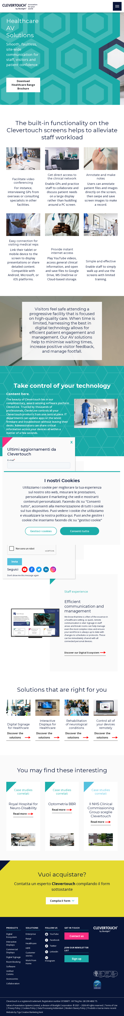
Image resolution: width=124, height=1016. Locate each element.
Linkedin (53, 951)
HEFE (28, 948)
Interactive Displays (11, 943)
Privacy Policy (14, 1008)
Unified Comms (10, 973)
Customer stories (30, 954)
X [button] (71, 442)
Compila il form (60, 901)
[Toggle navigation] (117, 6)
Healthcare (31, 943)
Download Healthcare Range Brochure (23, 84)
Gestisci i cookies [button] (41, 531)
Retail (28, 938)
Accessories (12, 978)
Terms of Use (111, 1005)
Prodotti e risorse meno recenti (102, 1008)
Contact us (77, 936)
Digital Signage (13, 957)
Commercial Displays (12, 951)
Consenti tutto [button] (79, 531)
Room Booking (13, 961)
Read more (20, 813)
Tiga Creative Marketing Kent (30, 1012)
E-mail (10, 460)
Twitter (53, 945)
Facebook (54, 939)
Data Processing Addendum (50, 1008)
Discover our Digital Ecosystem (81, 652)
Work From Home (31, 962)
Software (10, 966)
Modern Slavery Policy (75, 1008)
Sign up (76, 958)
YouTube (54, 933)
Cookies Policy (29, 1008)
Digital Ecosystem (11, 935)
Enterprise (31, 933)
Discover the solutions (15, 735)
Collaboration (13, 983)
